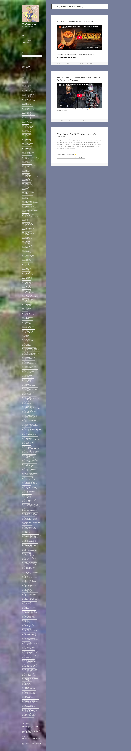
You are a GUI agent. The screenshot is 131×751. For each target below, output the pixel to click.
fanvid (73, 63)
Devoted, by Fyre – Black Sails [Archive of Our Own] (31, 739)
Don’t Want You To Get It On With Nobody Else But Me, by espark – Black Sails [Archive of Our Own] (31, 731)
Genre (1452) (26, 67)
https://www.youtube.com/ (68, 57)
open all (23, 66)
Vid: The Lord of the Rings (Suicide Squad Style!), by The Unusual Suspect (78, 78)
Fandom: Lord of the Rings (84, 63)
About (23, 35)
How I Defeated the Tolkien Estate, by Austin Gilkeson (76, 135)
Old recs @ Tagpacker (27, 40)
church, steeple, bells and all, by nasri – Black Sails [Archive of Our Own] (30, 727)
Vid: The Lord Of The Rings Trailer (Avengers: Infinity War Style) (77, 21)
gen (75, 63)
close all (28, 66)
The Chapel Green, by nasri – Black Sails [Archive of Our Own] (31, 735)
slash (67, 164)
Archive (23, 37)
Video (59, 63)
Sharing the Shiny (29, 24)
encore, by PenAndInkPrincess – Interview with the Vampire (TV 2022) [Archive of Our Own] (31, 743)
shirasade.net (25, 45)
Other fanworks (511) (27, 69)
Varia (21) (25, 70)
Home (23, 33)
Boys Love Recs (25, 42)
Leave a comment (95, 63)
